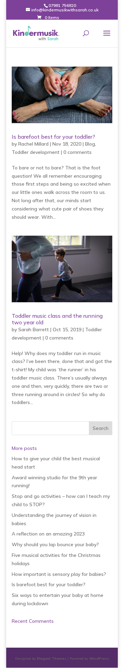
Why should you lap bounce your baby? (55, 544)
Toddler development (36, 152)
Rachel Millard (33, 144)
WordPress (99, 658)
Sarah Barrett (33, 329)
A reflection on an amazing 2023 (48, 534)
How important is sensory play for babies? (59, 574)
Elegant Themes (51, 658)
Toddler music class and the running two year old (57, 319)
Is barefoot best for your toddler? (53, 136)
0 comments (77, 152)
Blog (90, 144)
